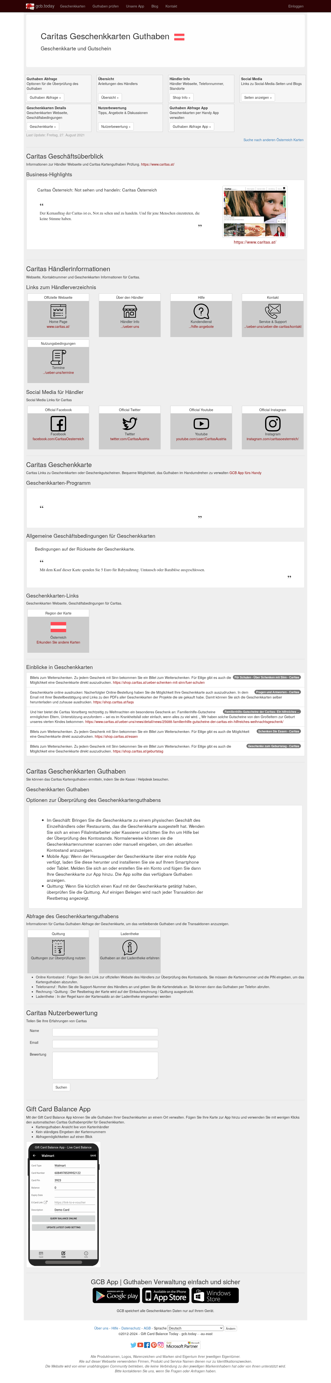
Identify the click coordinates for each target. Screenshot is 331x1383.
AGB (147, 1328)
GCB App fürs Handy (245, 472)
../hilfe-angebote (201, 326)
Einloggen (296, 6)
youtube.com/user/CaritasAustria (201, 438)
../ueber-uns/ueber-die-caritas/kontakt (272, 326)
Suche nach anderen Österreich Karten (274, 139)
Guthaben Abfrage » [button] (45, 97)
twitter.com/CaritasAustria (129, 438)
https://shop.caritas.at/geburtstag (138, 751)
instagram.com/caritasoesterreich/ (273, 438)
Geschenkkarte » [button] (43, 126)
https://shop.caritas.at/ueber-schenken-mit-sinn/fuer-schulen (159, 682)
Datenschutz (131, 1328)
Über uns (101, 1328)
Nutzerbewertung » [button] (116, 126)
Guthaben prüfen (106, 6)
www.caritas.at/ (58, 326)
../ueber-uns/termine (58, 372)
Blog (154, 6)
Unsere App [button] (135, 6)
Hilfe (114, 1328)
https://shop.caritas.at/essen (116, 736)
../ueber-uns (130, 326)
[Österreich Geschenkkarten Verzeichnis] (179, 36)
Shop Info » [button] (181, 97)
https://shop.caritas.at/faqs (113, 701)
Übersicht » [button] (110, 97)
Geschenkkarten (72, 6)
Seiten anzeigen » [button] (258, 97)
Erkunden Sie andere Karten (58, 642)
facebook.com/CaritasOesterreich (58, 438)
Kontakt (171, 6)
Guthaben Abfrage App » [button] (192, 126)
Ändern (231, 1328)
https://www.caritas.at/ (157, 164)
